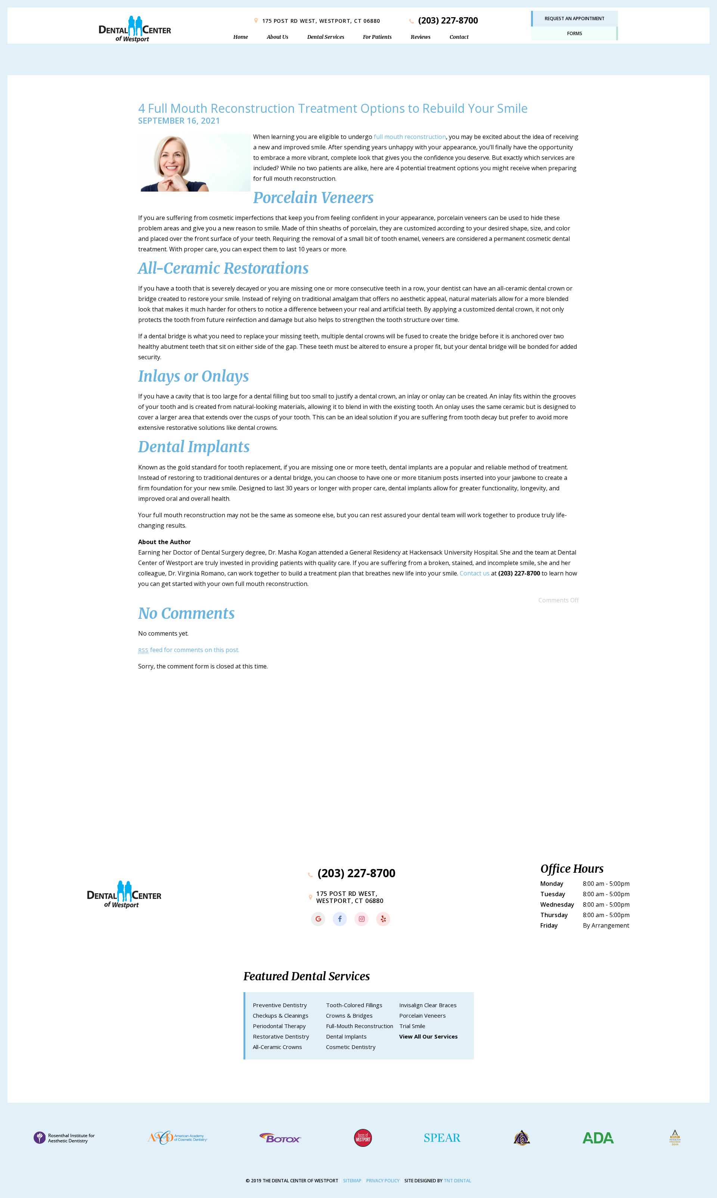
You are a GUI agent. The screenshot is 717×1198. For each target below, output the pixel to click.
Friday (549, 925)
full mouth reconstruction (410, 137)
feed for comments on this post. (188, 650)
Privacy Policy (383, 1180)
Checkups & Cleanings (280, 1015)
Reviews (421, 37)
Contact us (475, 573)
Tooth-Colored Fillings (354, 1005)
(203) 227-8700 (447, 20)
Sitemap (352, 1180)
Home (240, 37)
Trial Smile (412, 1026)
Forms (574, 33)
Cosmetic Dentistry (351, 1046)
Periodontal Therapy (279, 1026)
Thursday (554, 915)
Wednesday (557, 904)
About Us (277, 37)
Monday (552, 883)
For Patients (377, 37)
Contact (459, 37)
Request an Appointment (575, 18)
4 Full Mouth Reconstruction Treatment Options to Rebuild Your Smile (333, 108)
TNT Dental (457, 1180)
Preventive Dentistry (280, 1005)
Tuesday (552, 894)
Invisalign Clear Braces (428, 1005)
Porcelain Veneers (422, 1015)
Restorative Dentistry (281, 1036)
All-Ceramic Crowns (277, 1046)
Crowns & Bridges (349, 1015)
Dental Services (325, 37)
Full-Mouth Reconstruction (359, 1026)
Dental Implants (346, 1036)
